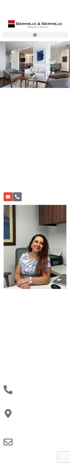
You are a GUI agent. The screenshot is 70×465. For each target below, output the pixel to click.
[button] (35, 35)
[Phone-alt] (17, 196)
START (9, 297)
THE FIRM (7, 309)
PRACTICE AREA (11, 322)
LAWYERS (7, 347)
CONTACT (7, 361)
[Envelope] (8, 196)
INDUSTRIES (8, 336)
